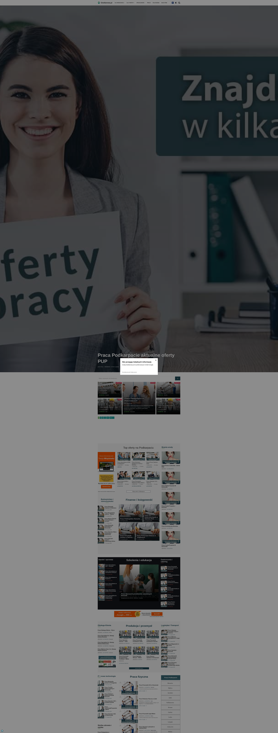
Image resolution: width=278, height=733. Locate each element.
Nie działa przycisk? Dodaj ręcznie (129, 372)
